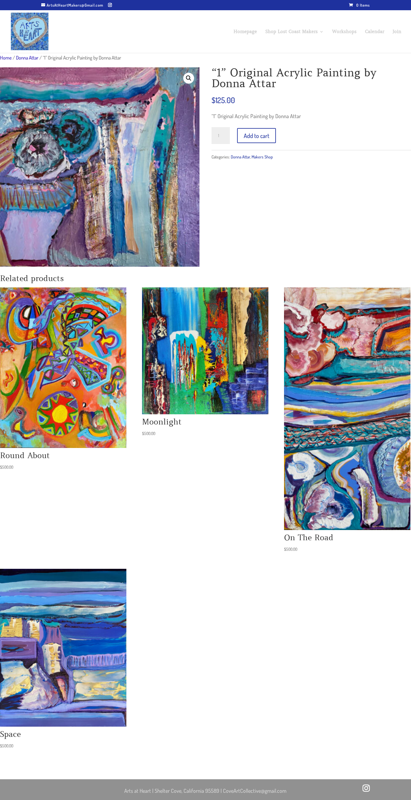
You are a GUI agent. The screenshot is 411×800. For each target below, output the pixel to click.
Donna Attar (27, 57)
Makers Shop (262, 156)
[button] (188, 78)
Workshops (344, 31)
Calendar (374, 31)
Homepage (245, 31)
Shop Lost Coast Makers (291, 31)
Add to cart (256, 135)
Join (397, 31)
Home (6, 57)
